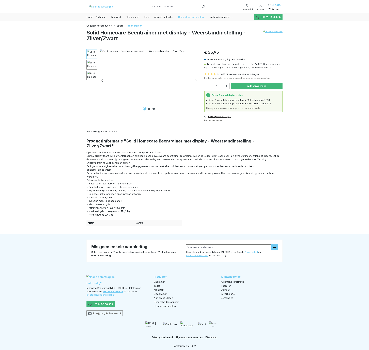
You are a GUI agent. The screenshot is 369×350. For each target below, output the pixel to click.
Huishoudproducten (165, 306)
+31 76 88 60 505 (113, 291)
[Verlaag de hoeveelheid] (207, 86)
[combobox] (174, 6)
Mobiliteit (158, 289)
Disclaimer (211, 337)
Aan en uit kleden (163, 297)
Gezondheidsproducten (166, 302)
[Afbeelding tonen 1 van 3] (145, 109)
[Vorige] (102, 80)
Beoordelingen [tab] (109, 131)
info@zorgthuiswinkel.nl (100, 294)
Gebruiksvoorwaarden (197, 255)
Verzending (227, 297)
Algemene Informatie (232, 281)
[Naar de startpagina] (100, 6)
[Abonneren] (274, 247)
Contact (225, 289)
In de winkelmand (256, 86)
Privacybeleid (251, 252)
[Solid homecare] (273, 37)
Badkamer (159, 281)
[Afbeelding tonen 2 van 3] (149, 109)
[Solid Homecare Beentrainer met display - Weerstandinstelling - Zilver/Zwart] (149, 80)
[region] (142, 80)
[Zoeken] (203, 6)
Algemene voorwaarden (189, 337)
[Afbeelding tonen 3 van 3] (154, 109)
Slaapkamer (160, 293)
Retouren (226, 285)
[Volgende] (196, 80)
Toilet (157, 285)
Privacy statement (162, 337)
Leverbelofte (228, 293)
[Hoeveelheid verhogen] (227, 86)
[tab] (93, 131)
